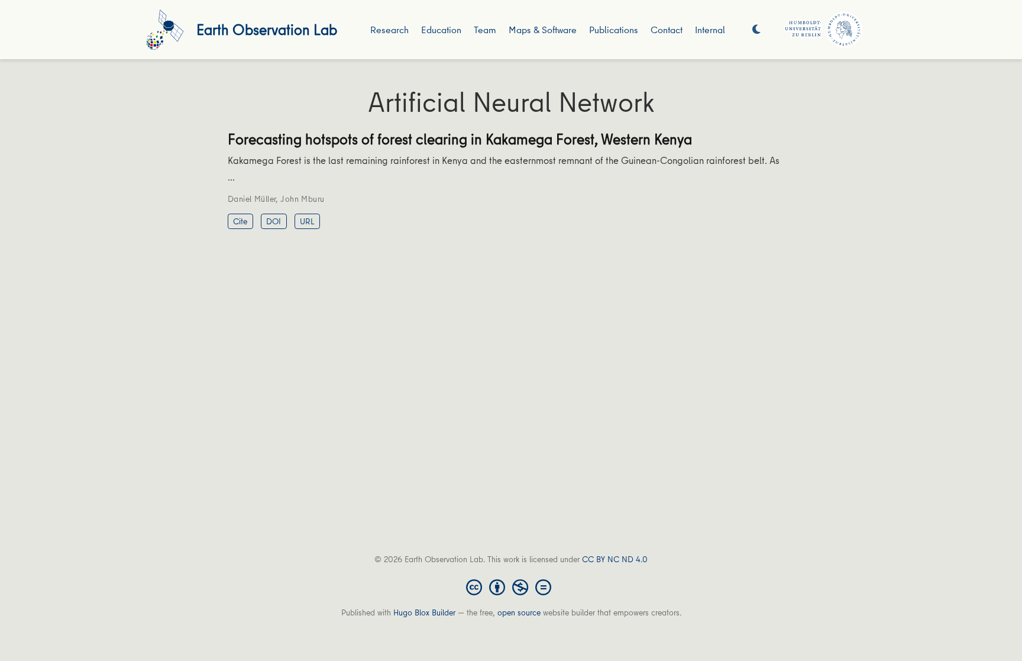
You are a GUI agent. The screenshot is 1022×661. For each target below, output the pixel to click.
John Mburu (302, 199)
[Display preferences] (756, 30)
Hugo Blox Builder (424, 612)
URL (307, 221)
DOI (273, 221)
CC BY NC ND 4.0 (615, 559)
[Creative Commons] (511, 586)
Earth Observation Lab (266, 29)
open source (519, 612)
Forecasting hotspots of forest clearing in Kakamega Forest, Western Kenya (460, 138)
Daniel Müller (252, 199)
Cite (240, 221)
